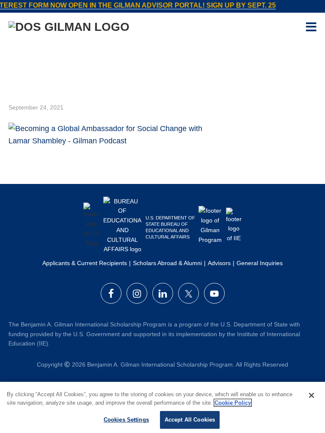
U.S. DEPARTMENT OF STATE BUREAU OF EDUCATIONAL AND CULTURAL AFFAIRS (170, 227)
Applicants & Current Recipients (84, 263)
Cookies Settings (126, 420)
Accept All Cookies (190, 420)
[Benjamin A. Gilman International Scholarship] (68, 28)
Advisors (219, 263)
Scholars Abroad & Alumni (167, 263)
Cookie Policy (233, 403)
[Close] (311, 395)
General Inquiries (260, 263)
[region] (162, 407)
